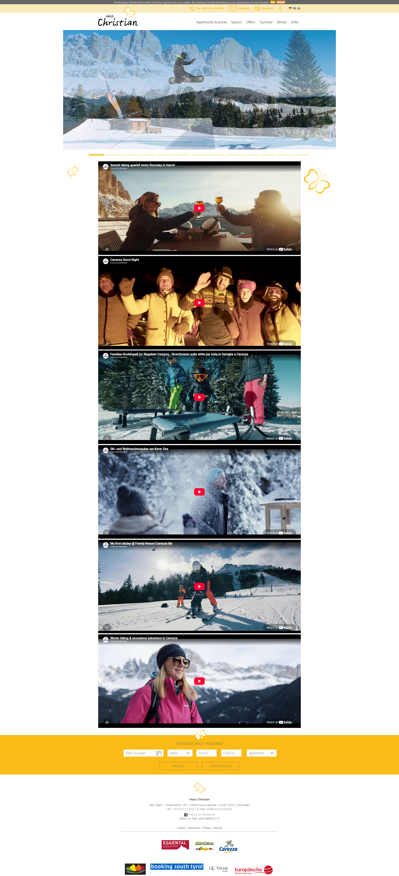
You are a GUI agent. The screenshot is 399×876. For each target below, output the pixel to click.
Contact (181, 828)
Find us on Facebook (201, 814)
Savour (236, 22)
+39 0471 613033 (213, 8)
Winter (282, 22)
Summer (266, 22)
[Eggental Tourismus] (175, 844)
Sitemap (217, 828)
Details (280, 2)
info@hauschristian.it (219, 809)
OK (272, 2)
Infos (295, 22)
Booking (267, 8)
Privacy (206, 828)
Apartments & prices (211, 22)
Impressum (194, 828)
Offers (250, 22)
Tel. (199, 8)
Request (244, 8)
